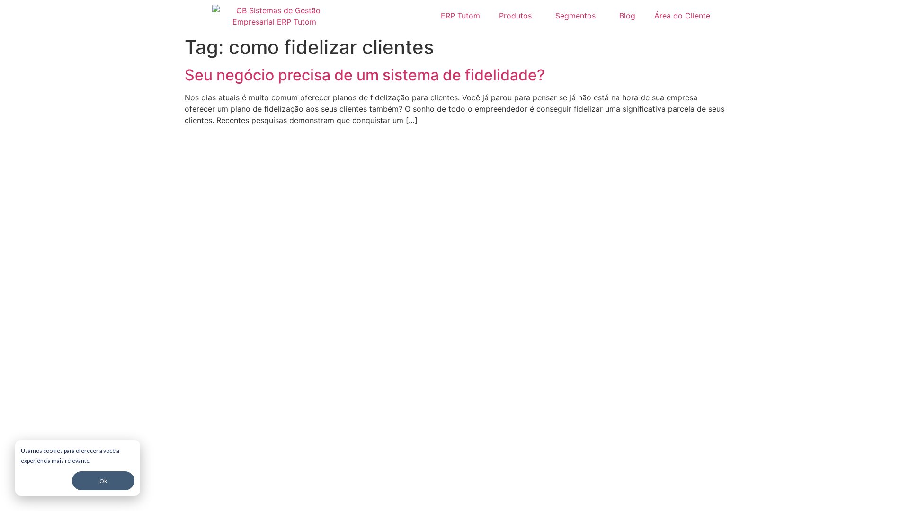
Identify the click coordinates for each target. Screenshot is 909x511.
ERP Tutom (460, 15)
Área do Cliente (682, 15)
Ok (103, 481)
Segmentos (575, 15)
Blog (627, 15)
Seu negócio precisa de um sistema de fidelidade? (365, 75)
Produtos (515, 15)
